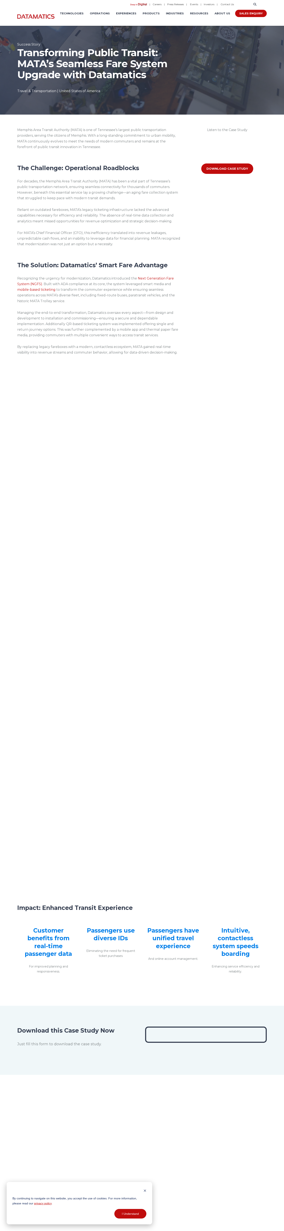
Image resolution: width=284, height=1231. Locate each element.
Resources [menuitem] (199, 13)
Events (194, 4)
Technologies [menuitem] (72, 13)
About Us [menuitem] (222, 13)
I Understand (130, 1213)
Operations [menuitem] (100, 13)
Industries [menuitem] (175, 13)
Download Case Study (227, 169)
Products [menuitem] (151, 13)
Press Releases (175, 4)
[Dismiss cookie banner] (144, 1190)
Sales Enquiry (251, 13)
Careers (157, 4)
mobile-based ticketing (36, 290)
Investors (209, 4)
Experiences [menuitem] (126, 13)
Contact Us (227, 4)
